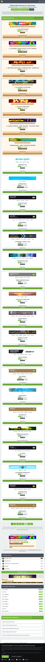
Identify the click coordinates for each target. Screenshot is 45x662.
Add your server (23, 572)
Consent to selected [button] (16, 656)
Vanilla (11, 547)
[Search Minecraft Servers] (40, 1)
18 (28, 523)
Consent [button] (5, 656)
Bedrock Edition (25, 528)
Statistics (19, 659)
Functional (12, 659)
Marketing (26, 659)
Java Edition (17, 528)
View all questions (38, 617)
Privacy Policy (34, 652)
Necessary (5, 659)
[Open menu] (43, 1)
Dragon (6, 579)
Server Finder (39, 528)
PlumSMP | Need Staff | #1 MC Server (21, 540)
